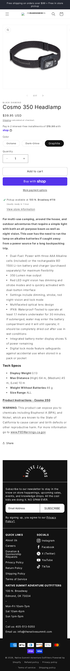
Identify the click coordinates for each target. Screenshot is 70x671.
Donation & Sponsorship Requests (13, 554)
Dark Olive (34, 144)
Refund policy (31, 662)
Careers (10, 545)
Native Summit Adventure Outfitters (33, 657)
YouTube (47, 560)
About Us (11, 540)
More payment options (35, 190)
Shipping (7, 120)
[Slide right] (43, 96)
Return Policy (14, 567)
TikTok (46, 566)
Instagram (48, 540)
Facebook (48, 547)
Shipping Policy (15, 573)
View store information (21, 209)
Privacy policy (49, 662)
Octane (13, 144)
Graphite (54, 143)
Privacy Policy (15, 562)
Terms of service (26, 667)
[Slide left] (27, 96)
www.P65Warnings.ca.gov (28, 432)
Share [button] (10, 443)
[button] (7, 14)
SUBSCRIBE (52, 508)
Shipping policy (47, 667)
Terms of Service (16, 579)
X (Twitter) (48, 553)
